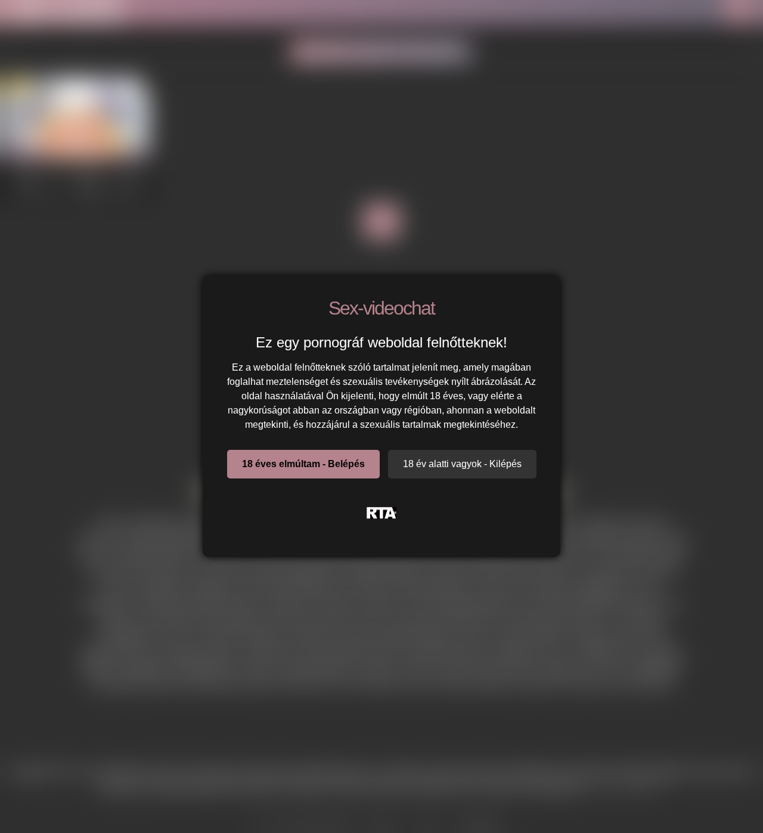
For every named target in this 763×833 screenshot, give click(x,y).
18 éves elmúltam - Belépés (303, 464)
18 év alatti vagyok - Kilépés (462, 464)
